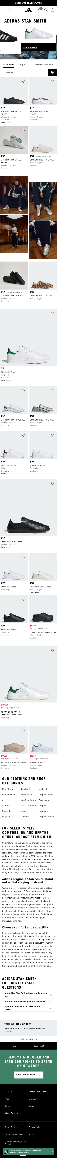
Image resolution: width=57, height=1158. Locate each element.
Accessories (44, 800)
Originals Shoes (46, 795)
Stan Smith (25, 789)
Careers (8, 1106)
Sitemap (32, 1099)
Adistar (24, 811)
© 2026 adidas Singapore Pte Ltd (15, 1143)
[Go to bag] (52, 10)
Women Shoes (9, 795)
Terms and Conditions (14, 1134)
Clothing (24, 817)
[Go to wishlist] (11, 10)
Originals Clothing (43, 806)
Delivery (32, 1106)
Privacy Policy (35, 1127)
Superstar (7, 811)
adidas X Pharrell (43, 789)
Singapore (32, 1154)
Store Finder (10, 1092)
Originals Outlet (46, 817)
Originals (6, 817)
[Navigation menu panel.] (4, 10)
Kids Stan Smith (28, 806)
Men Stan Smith (28, 800)
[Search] (46, 10)
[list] (28, 65)
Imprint (32, 1134)
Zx (3, 800)
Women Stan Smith (26, 795)
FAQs (7, 1099)
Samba (5, 806)
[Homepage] (28, 11)
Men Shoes (7, 789)
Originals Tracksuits (44, 811)
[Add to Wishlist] (24, 82)
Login (15, 1046)
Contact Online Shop (37, 1092)
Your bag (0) (39, 1046)
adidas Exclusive (12, 1113)
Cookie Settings (11, 1127)
